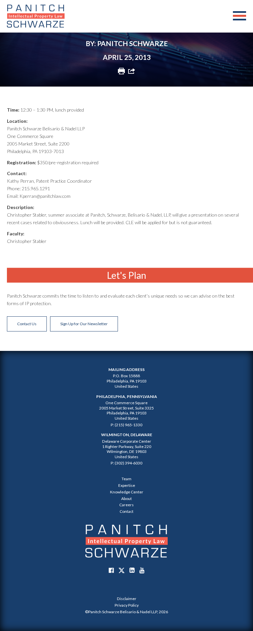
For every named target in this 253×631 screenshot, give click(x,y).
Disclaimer (126, 598)
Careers (126, 504)
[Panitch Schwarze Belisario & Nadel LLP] (36, 16)
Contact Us (27, 323)
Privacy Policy (127, 605)
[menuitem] (126, 598)
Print (121, 70)
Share (131, 70)
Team (126, 478)
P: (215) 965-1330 (126, 424)
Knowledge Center (126, 491)
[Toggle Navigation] (239, 16)
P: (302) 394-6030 (126, 462)
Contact (126, 511)
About (126, 498)
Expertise (126, 485)
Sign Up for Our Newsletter (84, 323)
